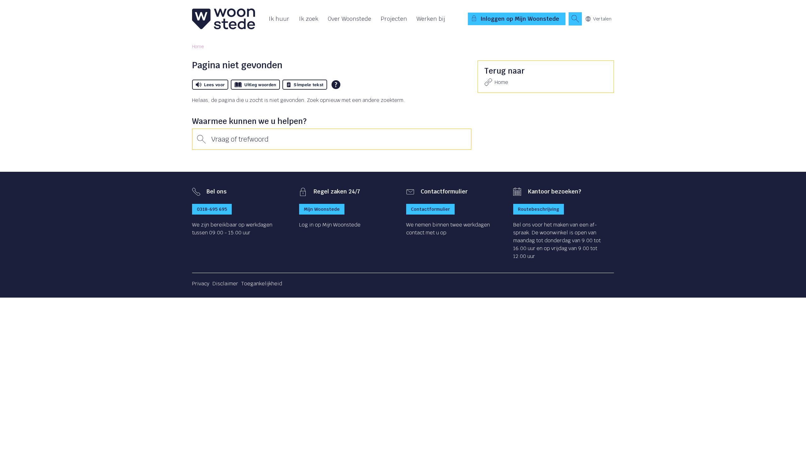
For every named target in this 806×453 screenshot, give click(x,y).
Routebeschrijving (538, 209)
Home (198, 46)
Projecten (394, 18)
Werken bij (431, 18)
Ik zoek (308, 18)
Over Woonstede (349, 18)
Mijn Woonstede (322, 209)
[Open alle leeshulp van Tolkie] (336, 84)
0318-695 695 (212, 209)
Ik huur (279, 18)
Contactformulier (430, 209)
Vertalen (602, 19)
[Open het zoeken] (575, 18)
